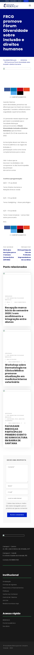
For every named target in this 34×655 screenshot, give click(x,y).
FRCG (8, 302)
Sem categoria (11, 359)
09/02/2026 (8, 296)
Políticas (6, 591)
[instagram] (13, 650)
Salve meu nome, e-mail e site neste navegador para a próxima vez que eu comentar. (17, 505)
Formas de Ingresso (10, 585)
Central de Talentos (10, 597)
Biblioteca (7, 1)
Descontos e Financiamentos (13, 588)
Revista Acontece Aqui (11, 604)
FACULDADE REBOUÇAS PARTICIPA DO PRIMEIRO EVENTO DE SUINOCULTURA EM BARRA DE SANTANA (16, 434)
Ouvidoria (26, 1)
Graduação (7, 581)
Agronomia (10, 419)
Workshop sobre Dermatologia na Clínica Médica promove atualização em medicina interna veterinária (16, 373)
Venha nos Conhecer (10, 594)
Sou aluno (19, 1)
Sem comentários (20, 302)
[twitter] (10, 650)
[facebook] (4, 650)
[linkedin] (7, 650)
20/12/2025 (8, 413)
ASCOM (5, 600)
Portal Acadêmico (13, 1)
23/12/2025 (8, 353)
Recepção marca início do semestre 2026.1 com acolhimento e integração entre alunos (16, 315)
